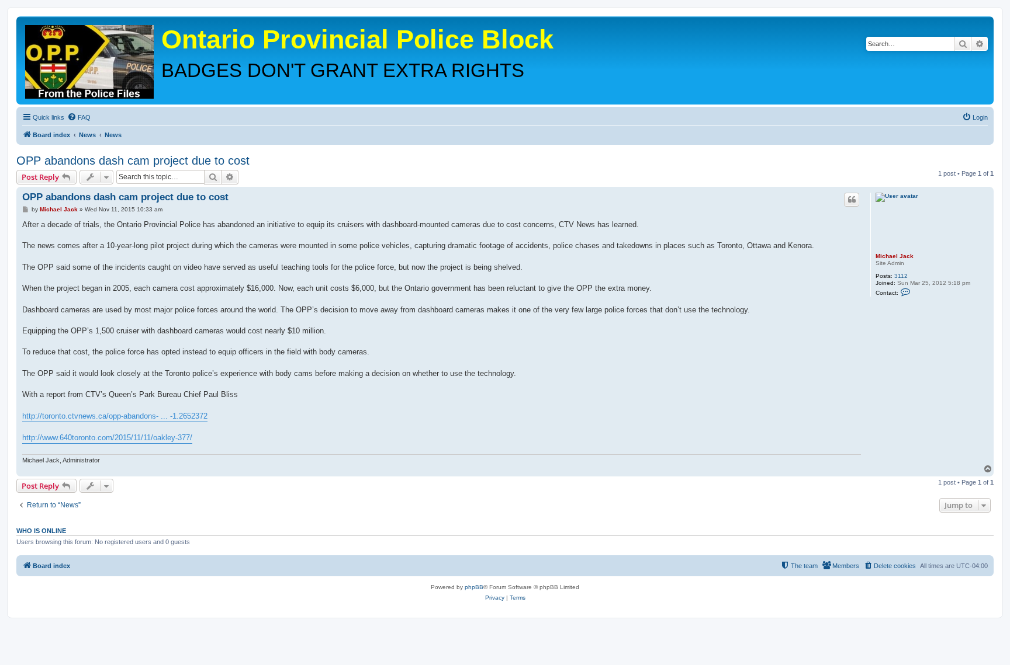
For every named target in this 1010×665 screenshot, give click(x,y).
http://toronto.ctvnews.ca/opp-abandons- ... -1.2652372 (114, 416)
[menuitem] (79, 117)
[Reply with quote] (851, 200)
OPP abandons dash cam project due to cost (133, 160)
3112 (901, 276)
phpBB (474, 587)
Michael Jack (895, 256)
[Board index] (90, 59)
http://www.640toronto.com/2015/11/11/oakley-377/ (107, 437)
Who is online (41, 530)
